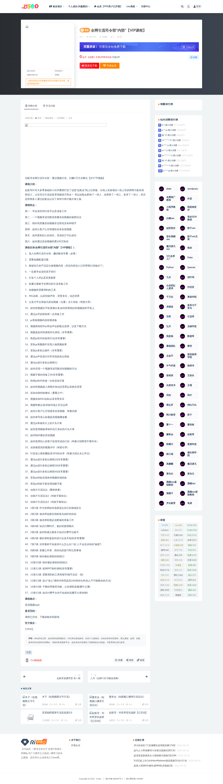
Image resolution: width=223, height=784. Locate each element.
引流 (28, 652)
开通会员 (75, 745)
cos (178, 525)
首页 (39, 118)
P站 (178, 530)
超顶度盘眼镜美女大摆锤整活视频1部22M (155, 756)
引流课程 (104, 37)
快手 (178, 550)
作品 (191, 535)
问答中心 (146, 6)
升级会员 (190, 47)
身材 (164, 590)
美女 (192, 575)
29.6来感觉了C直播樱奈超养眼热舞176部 (154, 745)
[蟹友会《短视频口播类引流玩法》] (97, 701)
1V (165, 525)
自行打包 (178, 580)
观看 (164, 585)
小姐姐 (178, 545)
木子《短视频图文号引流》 (56, 697)
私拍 (164, 570)
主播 (178, 535)
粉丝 (178, 570)
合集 (178, 540)
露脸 (192, 590)
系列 (165, 575)
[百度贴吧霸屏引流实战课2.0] (31, 719)
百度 (191, 560)
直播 (192, 565)
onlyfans (164, 530)
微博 (165, 550)
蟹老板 (45, 704)
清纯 (178, 560)
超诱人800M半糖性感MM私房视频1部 (153, 766)
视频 (178, 585)
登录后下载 (90, 66)
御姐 (192, 545)
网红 (178, 575)
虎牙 (192, 580)
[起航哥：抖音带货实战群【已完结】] (97, 717)
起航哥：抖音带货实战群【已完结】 (128, 712)
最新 (165, 560)
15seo (98, 779)
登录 (198, 6)
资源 (191, 585)
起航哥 (112, 720)
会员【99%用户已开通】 (109, 6)
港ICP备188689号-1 (114, 779)
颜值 (164, 595)
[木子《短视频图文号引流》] (31, 701)
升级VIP (116, 57)
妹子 (164, 545)
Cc (36, 660)
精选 (191, 570)
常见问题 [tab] (50, 106)
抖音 (192, 550)
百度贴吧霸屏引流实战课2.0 (57, 712)
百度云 (165, 565)
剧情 (165, 540)
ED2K (191, 525)
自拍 (164, 580)
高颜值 (178, 595)
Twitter (192, 530)
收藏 (120, 660)
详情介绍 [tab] (32, 106)
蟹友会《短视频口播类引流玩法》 (127, 697)
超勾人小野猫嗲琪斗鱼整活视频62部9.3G (154, 750)
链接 (141, 660)
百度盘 (178, 565)
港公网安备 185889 (134, 779)
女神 (191, 540)
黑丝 (192, 595)
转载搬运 (178, 590)
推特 (164, 555)
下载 (164, 535)
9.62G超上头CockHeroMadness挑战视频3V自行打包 (160, 761)
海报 (130, 660)
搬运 (178, 555)
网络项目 (49, 118)
